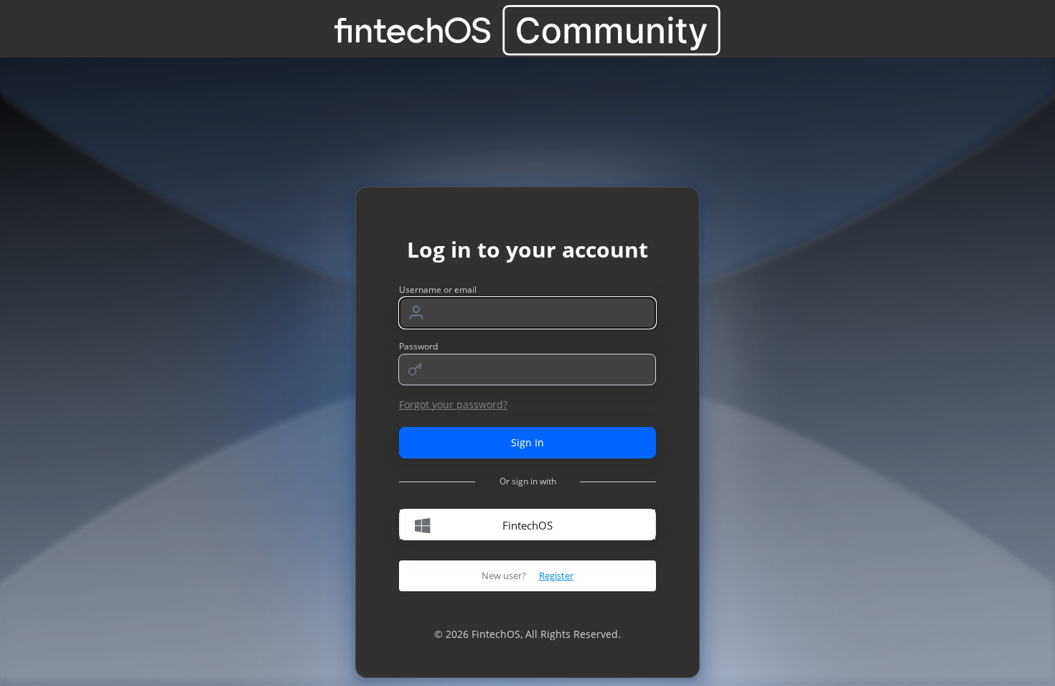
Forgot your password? (453, 404)
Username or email (438, 289)
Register (556, 575)
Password (418, 346)
